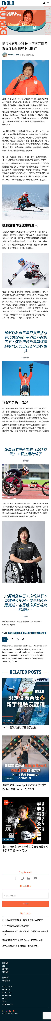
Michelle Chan (13, 55)
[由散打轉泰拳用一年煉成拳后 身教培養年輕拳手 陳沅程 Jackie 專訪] (25, 820)
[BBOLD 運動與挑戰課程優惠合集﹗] (25, 701)
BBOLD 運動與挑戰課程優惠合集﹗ (20, 727)
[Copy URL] (23, 639)
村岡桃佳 (12, 633)
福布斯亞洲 (28, 633)
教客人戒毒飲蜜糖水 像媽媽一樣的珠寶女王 (20, 946)
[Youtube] (35, 878)
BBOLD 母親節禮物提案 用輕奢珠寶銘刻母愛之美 (22, 920)
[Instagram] (22, 878)
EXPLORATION (8, 720)
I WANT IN (25, 904)
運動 (36, 633)
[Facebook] (12, 639)
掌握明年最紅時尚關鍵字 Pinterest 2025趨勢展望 (22, 940)
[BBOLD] (8, 3)
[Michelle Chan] (5, 54)
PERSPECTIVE (8, 778)
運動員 (42, 633)
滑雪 (19, 633)
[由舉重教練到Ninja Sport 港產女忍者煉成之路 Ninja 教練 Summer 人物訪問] (25, 758)
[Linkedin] (28, 878)
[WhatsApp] (17, 639)
